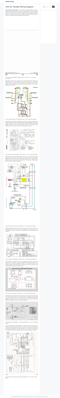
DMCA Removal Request (42, 396)
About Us (21, 396)
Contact (47, 396)
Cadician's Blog (9, 1)
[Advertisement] (21, 23)
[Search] (53, 7)
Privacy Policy (30, 396)
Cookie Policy (25, 396)
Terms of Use (35, 396)
